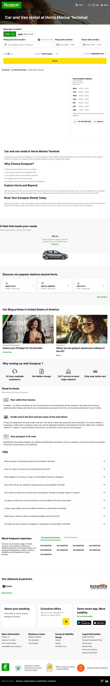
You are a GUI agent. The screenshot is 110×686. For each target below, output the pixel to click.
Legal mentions (29, 681)
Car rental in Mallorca (95, 545)
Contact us (52, 681)
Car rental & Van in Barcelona (63, 545)
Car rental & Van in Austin (95, 550)
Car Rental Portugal (19, 70)
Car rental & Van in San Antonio (46, 554)
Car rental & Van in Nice (79, 550)
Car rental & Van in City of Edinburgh (63, 550)
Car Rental (5, 70)
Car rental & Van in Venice (46, 550)
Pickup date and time (64, 40)
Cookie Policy (42, 681)
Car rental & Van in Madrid (79, 545)
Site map (19, 681)
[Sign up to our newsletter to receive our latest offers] (66, 621)
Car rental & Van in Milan (46, 545)
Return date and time (90, 40)
